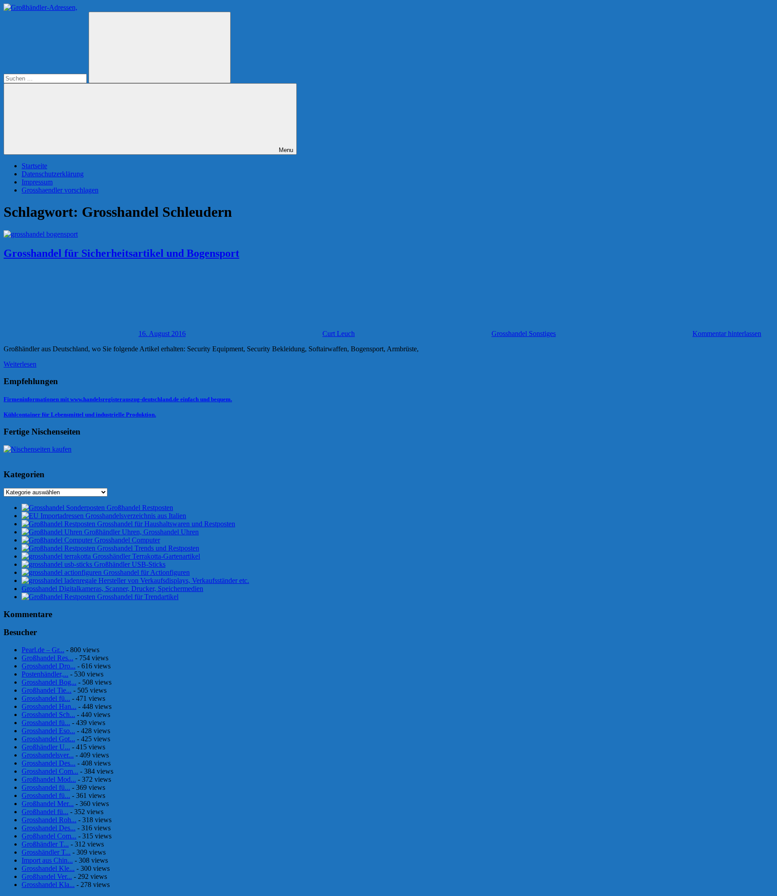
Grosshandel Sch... (48, 714)
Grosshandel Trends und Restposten (148, 548)
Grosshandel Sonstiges (523, 333)
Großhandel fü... (45, 811)
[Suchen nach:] (46, 78)
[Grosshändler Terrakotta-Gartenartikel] (57, 556)
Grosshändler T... (46, 852)
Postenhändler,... (45, 674)
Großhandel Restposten (140, 507)
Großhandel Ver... (47, 876)
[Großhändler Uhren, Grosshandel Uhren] (53, 532)
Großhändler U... (46, 747)
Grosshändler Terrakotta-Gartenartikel (146, 556)
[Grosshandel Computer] (58, 540)
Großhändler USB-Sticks (129, 564)
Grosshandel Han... (49, 706)
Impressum (37, 182)
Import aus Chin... (47, 860)
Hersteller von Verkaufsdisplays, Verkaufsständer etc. (173, 580)
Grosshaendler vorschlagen (60, 190)
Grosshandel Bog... (49, 682)
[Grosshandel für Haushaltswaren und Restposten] (59, 524)
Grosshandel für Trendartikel (138, 596)
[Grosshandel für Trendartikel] (59, 596)
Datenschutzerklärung (53, 174)
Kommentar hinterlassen (726, 333)
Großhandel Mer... (48, 803)
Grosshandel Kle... (48, 868)
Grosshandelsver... (48, 755)
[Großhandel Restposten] (64, 507)
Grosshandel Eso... (48, 731)
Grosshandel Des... (49, 763)
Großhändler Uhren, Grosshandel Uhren (141, 532)
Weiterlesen (20, 364)
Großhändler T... (45, 844)
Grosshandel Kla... (48, 884)
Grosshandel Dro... (49, 666)
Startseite (34, 166)
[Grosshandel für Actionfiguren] (62, 572)
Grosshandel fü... (46, 698)
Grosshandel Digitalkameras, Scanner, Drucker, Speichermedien (112, 588)
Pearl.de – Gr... (43, 650)
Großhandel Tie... (46, 690)
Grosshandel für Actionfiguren (146, 572)
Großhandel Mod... (49, 779)
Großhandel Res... (47, 658)
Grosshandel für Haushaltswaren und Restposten (166, 524)
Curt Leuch (338, 333)
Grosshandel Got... (48, 739)
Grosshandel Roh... (49, 820)
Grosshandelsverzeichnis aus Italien (135, 516)
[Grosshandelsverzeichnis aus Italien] (53, 516)
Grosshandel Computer (127, 540)
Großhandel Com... (49, 836)
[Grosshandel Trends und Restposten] (59, 548)
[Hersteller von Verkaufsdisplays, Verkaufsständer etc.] (60, 580)
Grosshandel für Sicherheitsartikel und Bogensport (121, 253)
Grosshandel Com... (50, 771)
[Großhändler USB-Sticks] (58, 564)
